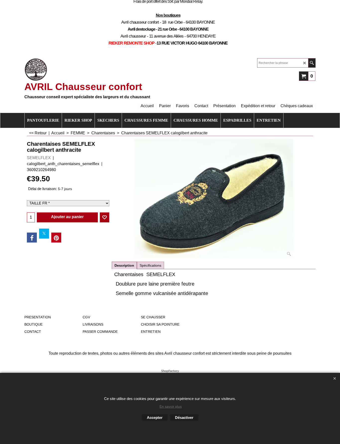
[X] (44, 234)
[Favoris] (104, 217)
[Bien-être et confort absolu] (35, 69)
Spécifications (150, 265)
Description (124, 265)
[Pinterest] (56, 238)
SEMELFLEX (39, 158)
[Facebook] (32, 238)
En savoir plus (171, 406)
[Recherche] (311, 62)
